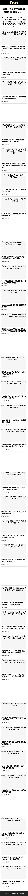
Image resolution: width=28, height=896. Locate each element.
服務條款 (14, 893)
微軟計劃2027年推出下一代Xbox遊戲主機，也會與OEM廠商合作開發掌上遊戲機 (13, 165)
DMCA (18, 893)
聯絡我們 (22, 893)
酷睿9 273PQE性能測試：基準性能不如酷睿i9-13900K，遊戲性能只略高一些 (13, 48)
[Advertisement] (14, 113)
